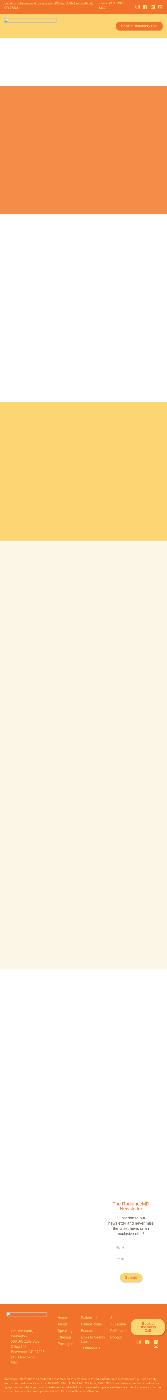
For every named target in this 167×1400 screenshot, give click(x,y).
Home (62, 1318)
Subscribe (118, 1324)
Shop (114, 1318)
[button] (110, 26)
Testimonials (90, 1348)
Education (89, 1331)
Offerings (65, 1337)
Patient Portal (91, 1324)
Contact (116, 1337)
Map (14, 1362)
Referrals (117, 1331)
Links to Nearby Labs (93, 1339)
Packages (65, 1344)
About (62, 1324)
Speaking (65, 1331)
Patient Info (89, 1318)
